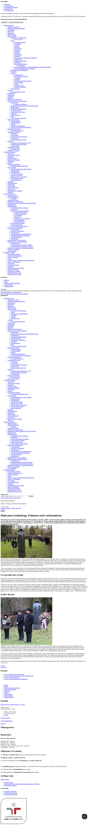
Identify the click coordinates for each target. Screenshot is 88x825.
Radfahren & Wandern (14, 160)
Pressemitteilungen (16, 180)
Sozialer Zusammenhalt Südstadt (20, 211)
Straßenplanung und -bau (14, 272)
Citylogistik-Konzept (13, 265)
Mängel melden (12, 34)
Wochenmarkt (11, 186)
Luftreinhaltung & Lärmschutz (16, 268)
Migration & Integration (14, 129)
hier (29, 769)
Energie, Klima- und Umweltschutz (17, 101)
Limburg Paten (15, 146)
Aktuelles (10, 90)
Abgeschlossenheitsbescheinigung (20, 235)
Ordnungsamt (18, 54)
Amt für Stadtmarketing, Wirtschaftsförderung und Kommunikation (32, 67)
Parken (9, 259)
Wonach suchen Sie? (6, 496)
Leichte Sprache (8, 285)
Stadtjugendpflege (16, 121)
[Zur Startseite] (10, 498)
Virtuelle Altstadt (12, 158)
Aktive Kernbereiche (16, 225)
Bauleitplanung (12, 204)
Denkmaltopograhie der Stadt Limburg (21, 245)
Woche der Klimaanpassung (18, 118)
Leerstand (13, 198)
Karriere (13, 73)
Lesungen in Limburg (17, 174)
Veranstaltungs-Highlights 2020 (19, 166)
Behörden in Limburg (13, 150)
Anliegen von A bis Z (13, 27)
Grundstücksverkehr (19, 42)
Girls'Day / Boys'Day (20, 87)
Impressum (7, 691)
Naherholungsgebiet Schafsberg (19, 208)
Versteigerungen (15, 89)
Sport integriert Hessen (17, 130)
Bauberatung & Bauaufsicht (15, 228)
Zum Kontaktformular (7, 721)
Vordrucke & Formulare (17, 231)
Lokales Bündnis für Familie (18, 144)
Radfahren (10, 266)
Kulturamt (17, 56)
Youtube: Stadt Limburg (10, 793)
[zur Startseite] (14, 294)
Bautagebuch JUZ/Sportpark (22, 218)
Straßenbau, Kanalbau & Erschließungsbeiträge (20, 248)
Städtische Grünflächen (20, 104)
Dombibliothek (15, 172)
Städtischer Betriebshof (20, 64)
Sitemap (6, 692)
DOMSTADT (11, 93)
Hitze (12, 116)
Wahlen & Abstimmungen (15, 99)
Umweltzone (11, 263)
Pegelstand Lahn (15, 149)
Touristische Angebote (14, 155)
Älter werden (14, 135)
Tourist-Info (11, 153)
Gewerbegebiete (12, 251)
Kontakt (6, 686)
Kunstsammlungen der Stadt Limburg (21, 169)
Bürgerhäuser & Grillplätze (15, 191)
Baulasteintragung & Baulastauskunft (21, 234)
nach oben (3, 667)
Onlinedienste (11, 30)
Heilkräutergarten (12, 183)
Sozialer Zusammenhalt (20, 212)
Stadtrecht (10, 98)
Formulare (14, 71)
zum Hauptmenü (8, 6)
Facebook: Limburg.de (10, 791)
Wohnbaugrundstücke (13, 249)
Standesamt (11, 33)
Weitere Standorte (5, 718)
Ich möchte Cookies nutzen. (16, 22)
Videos (16, 84)
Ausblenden (4, 22)
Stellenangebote (18, 75)
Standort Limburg (12, 195)
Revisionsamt (18, 48)
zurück (2, 665)
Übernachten (11, 161)
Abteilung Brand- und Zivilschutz (17, 240)
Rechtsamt (17, 53)
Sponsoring (17, 217)
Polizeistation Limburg (10, 785)
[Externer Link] (45, 674)
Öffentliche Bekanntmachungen (16, 28)
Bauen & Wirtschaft (9, 194)
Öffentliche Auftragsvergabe (15, 201)
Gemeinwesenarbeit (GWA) (18, 140)
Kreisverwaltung (8, 782)
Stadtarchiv (11, 181)
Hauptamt (17, 47)
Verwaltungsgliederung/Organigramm (24, 68)
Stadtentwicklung (12, 206)
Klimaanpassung (15, 115)
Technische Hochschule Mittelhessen (21, 127)
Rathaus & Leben (9, 25)
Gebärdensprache (9, 286)
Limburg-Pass (15, 138)
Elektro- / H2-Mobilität (14, 262)
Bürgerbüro (11, 31)
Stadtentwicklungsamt (20, 61)
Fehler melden (8, 694)
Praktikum (17, 79)
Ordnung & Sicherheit (14, 147)
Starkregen (14, 113)
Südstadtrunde (18, 215)
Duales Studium (18, 82)
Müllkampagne (15, 107)
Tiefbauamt (17, 62)
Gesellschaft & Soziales (14, 132)
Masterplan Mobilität (13, 269)
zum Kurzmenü (8, 9)
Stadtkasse (17, 51)
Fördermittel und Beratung (18, 112)
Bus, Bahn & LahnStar (14, 254)
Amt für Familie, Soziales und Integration (25, 58)
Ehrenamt (10, 141)
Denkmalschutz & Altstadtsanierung (17, 242)
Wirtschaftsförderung (13, 197)
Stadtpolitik (11, 96)
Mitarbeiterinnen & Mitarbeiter (19, 70)
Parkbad (10, 163)
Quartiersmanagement (20, 214)
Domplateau (14, 209)
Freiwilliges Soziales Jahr (21, 76)
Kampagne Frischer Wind (14, 274)
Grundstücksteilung (16, 237)
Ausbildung (17, 78)
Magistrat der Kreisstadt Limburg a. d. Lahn (13, 704)
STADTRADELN (16, 110)
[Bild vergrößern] (26, 557)
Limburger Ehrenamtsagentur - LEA (21, 143)
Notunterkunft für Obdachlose (19, 136)
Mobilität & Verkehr (9, 252)
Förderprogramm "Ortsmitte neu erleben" (22, 246)
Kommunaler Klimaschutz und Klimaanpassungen (24, 106)
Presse (6, 281)
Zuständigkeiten (15, 229)
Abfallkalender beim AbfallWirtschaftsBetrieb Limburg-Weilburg (21, 784)
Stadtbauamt (17, 59)
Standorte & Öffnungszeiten (18, 37)
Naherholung (11, 184)
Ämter (12, 41)
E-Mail (6, 715)
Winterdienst (21, 65)
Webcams (10, 192)
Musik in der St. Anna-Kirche (19, 177)
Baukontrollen (15, 238)
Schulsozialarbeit (15, 123)
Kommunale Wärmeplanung (18, 109)
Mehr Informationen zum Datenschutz (11, 292)
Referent (16, 45)
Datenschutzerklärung (10, 689)
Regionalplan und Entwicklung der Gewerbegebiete (22, 203)
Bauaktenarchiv (15, 232)
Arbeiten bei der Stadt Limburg (22, 81)
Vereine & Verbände (13, 187)
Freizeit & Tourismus (10, 152)
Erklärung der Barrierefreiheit (12, 283)
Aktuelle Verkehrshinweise (15, 255)
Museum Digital (15, 170)
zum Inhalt (7, 4)
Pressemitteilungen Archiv (18, 92)
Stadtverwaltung (12, 36)
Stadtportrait (11, 95)
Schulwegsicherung (13, 257)
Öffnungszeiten (18, 39)
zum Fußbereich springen (11, 7)
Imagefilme (11, 157)
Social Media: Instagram (10, 794)
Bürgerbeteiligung (19, 220)
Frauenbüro (17, 44)
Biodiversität (14, 102)
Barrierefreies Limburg (14, 271)
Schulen (13, 124)
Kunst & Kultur (12, 167)
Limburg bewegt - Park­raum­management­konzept (21, 260)
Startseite (6, 280)
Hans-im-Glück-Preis (17, 175)
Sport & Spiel (11, 189)
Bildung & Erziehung (13, 119)
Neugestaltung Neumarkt (18, 223)
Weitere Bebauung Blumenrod (19, 226)
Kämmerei (17, 50)
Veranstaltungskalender (14, 164)
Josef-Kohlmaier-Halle (17, 178)
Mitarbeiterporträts (19, 85)
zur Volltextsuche (8, 10)
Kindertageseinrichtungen (18, 126)
